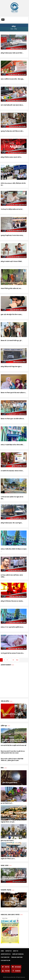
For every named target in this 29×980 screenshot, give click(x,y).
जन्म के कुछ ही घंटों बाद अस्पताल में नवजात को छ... (12, 653)
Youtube (7, 971)
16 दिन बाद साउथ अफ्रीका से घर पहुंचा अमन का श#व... (12, 498)
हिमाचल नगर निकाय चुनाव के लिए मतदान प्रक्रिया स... (13, 392)
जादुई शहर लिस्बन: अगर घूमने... (8, 822)
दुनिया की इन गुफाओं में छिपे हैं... (10, 782)
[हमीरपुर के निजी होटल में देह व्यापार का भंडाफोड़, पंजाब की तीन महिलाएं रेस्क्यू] (14, 590)
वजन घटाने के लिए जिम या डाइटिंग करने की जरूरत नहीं (13, 745)
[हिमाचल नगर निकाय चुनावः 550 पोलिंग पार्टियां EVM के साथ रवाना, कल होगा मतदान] (14, 407)
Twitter (7, 967)
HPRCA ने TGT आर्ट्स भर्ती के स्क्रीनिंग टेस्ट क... (12, 627)
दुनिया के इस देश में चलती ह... (7, 840)
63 (13, 660)
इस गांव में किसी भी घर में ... (7, 803)
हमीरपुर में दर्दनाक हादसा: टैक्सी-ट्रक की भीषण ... (12, 53)
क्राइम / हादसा (5, 865)
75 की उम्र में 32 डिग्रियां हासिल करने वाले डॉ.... (12, 209)
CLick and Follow (5, 960)
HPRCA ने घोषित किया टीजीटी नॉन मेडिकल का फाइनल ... (14, 550)
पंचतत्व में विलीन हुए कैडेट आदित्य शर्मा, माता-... (11, 288)
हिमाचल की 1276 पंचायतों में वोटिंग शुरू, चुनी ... (12, 340)
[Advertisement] (14, 681)
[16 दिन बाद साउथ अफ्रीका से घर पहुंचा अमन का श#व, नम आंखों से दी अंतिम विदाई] (14, 485)
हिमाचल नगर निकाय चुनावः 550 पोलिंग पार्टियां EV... (13, 418)
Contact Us (8, 951)
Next (17, 660)
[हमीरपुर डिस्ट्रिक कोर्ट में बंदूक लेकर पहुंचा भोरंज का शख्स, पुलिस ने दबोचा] (14, 355)
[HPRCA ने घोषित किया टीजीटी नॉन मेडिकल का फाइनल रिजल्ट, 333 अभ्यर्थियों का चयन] (14, 538)
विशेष (2, 768)
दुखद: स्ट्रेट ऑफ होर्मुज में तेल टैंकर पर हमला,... (12, 314)
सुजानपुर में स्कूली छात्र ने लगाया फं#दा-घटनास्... (12, 235)
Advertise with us (6, 954)
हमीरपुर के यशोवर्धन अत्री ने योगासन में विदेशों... (12, 261)
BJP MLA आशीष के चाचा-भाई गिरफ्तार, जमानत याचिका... (12, 576)
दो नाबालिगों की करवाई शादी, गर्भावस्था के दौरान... (12, 471)
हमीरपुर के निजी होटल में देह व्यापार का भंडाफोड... (12, 601)
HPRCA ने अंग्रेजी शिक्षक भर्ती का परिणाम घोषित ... (12, 445)
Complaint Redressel (18, 954)
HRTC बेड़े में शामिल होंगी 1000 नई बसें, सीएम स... (12, 105)
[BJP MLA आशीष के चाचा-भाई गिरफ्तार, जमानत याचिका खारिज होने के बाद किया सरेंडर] (14, 564)
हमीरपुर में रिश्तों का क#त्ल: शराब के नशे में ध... (11, 157)
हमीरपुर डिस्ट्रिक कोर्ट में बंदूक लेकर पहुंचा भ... (11, 366)
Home (12, 28)
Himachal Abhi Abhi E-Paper (10, 914)
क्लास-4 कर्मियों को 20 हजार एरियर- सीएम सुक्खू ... (12, 79)
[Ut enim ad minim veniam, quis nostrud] (14, 735)
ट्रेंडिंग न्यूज (4, 725)
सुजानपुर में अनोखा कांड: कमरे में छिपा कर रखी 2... (12, 131)
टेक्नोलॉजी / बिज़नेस (6, 890)
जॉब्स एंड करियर (5, 701)
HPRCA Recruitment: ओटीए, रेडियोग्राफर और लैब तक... (13, 184)
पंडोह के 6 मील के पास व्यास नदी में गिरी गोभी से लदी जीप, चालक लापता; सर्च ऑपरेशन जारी (13, 878)
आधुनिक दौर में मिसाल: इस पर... (8, 858)
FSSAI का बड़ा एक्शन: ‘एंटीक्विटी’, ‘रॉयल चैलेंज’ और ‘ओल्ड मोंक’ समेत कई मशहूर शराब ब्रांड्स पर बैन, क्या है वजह (12, 903)
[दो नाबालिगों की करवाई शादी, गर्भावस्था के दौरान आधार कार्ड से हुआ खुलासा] (14, 459)
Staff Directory (5, 957)
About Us (15, 951)
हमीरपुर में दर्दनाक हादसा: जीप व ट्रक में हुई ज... (12, 523)
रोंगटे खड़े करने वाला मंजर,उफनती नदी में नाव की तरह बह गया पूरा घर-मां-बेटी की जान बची (13, 740)
